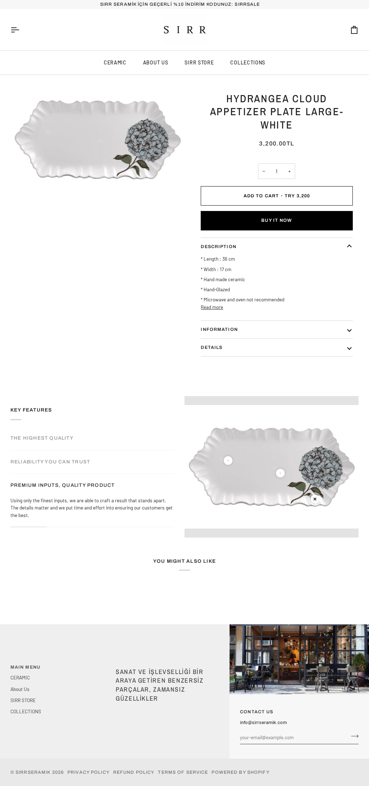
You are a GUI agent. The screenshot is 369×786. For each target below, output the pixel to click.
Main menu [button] (25, 667)
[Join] (353, 736)
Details (211, 347)
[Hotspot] (228, 460)
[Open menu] (21, 29)
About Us (155, 62)
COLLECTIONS (247, 62)
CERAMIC (115, 62)
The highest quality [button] (42, 438)
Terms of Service (183, 772)
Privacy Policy (88, 772)
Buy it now (276, 220)
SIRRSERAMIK (32, 772)
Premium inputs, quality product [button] (62, 485)
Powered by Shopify (240, 772)
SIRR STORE (199, 62)
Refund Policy (134, 772)
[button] (165, 666)
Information (219, 329)
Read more (212, 307)
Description (218, 246)
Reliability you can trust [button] (50, 461)
